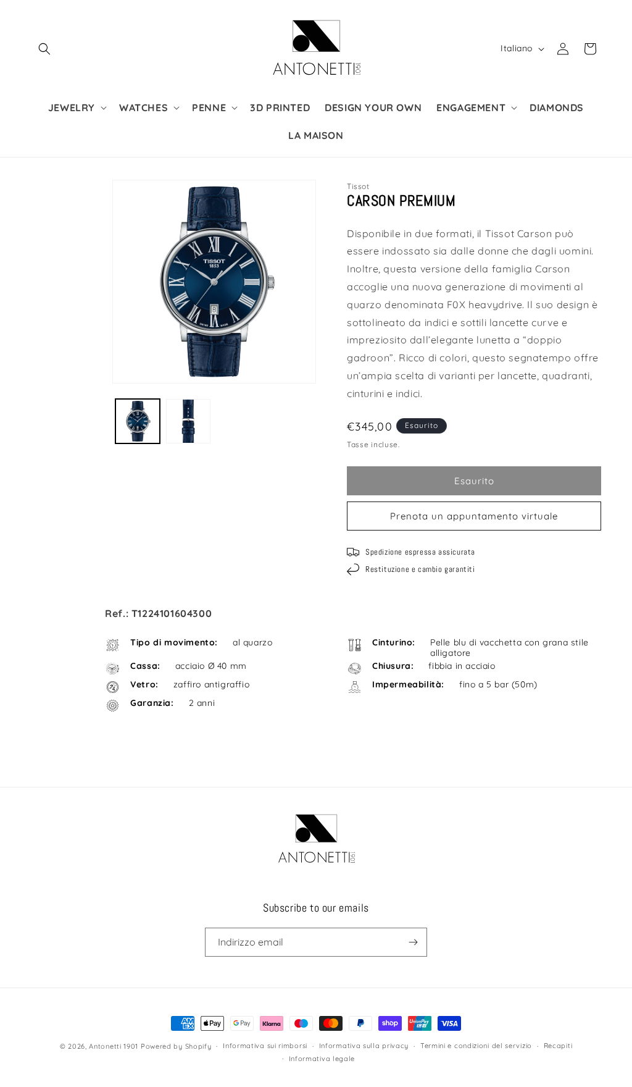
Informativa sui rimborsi (265, 1045)
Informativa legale (322, 1058)
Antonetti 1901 (113, 1046)
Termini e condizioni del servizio (476, 1045)
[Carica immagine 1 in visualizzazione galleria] (137, 421)
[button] (44, 48)
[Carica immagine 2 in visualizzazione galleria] (188, 421)
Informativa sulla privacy (364, 1045)
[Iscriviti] (412, 942)
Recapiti (558, 1045)
